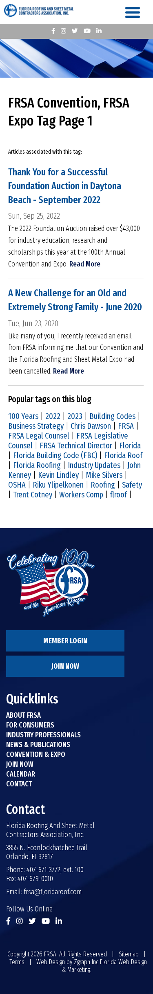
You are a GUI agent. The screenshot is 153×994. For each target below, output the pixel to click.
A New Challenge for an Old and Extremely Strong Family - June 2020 (75, 300)
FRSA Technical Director (76, 445)
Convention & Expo (35, 754)
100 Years (23, 416)
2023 (74, 416)
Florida (130, 445)
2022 (52, 416)
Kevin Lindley (58, 475)
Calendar (20, 774)
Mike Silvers (104, 475)
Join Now (65, 666)
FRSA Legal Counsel (38, 436)
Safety (132, 485)
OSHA (17, 485)
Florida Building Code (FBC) (55, 455)
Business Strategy (36, 426)
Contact (19, 783)
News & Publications (38, 744)
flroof (118, 494)
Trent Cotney (32, 494)
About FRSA (23, 715)
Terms (16, 962)
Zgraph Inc (86, 962)
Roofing (103, 485)
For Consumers (30, 725)
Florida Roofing (37, 465)
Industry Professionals (43, 734)
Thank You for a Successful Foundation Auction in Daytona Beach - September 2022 (64, 185)
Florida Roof (123, 455)
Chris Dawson (91, 426)
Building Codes (112, 416)
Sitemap (129, 954)
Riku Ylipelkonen (58, 485)
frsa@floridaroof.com (53, 891)
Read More (84, 264)
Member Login (65, 640)
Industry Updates (94, 465)
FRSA (126, 426)
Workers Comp (81, 494)
